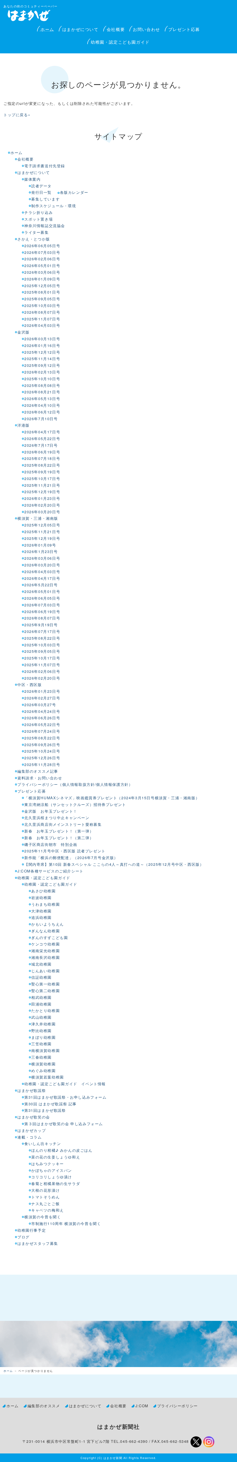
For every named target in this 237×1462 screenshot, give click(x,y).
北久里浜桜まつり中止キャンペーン (57, 817)
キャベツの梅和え (47, 1210)
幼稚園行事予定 (31, 1230)
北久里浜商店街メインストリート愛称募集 (63, 824)
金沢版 (23, 332)
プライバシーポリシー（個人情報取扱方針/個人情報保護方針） (75, 784)
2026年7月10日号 (41, 418)
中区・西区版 (29, 684)
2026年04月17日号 (42, 432)
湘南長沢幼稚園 (45, 957)
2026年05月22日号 (42, 438)
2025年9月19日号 (41, 624)
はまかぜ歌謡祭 (31, 1090)
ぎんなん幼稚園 (45, 930)
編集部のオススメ (44, 1405)
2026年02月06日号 (42, 258)
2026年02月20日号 (42, 505)
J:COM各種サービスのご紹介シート (50, 871)
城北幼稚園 (41, 964)
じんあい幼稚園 (45, 970)
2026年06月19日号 (42, 452)
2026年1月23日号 (41, 551)
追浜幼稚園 (41, 917)
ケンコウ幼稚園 (45, 944)
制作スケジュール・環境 (53, 205)
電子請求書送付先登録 (44, 165)
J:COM (141, 1405)
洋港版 (23, 425)
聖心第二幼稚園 (45, 990)
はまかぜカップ (31, 1130)
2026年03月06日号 (42, 272)
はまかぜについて (80, 29)
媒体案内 (32, 179)
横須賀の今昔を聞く (42, 1216)
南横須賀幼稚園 (45, 1050)
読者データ (41, 185)
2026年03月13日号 (42, 338)
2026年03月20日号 (42, 511)
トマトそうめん (45, 1197)
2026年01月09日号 (42, 279)
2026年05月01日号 (42, 265)
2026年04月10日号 (42, 405)
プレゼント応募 (184, 29)
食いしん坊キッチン (42, 1143)
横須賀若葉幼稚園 (47, 1077)
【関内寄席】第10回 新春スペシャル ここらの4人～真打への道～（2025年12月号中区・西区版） (114, 864)
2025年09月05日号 (42, 298)
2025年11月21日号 (42, 485)
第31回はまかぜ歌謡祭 (45, 1110)
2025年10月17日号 (42, 478)
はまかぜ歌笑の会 (33, 1117)
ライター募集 (36, 232)
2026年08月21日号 (42, 392)
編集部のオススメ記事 (37, 771)
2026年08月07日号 (42, 312)
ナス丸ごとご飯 (45, 1203)
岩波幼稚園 (41, 897)
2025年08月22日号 (42, 465)
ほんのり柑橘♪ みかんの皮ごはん (62, 1150)
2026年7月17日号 (41, 445)
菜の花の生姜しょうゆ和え (55, 1157)
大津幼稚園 (41, 911)
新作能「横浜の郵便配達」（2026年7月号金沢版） (71, 857)
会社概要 (116, 29)
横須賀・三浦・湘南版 (37, 518)
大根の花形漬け (45, 1190)
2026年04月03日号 (42, 325)
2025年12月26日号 (42, 757)
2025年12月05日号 (42, 285)
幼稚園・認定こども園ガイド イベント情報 (65, 1083)
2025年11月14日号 (42, 358)
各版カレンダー (74, 192)
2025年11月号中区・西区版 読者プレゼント (65, 851)
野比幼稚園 (41, 1030)
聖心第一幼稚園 (45, 984)
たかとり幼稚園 (45, 1010)
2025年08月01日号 (42, 292)
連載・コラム (29, 1137)
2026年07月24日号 (42, 731)
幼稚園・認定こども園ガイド (120, 42)
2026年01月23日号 (42, 498)
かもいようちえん (47, 924)
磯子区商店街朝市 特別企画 (50, 844)
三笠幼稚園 (41, 1043)
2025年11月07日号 (42, 319)
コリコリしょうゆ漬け (51, 1176)
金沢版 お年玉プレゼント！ (50, 811)
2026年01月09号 (40, 545)
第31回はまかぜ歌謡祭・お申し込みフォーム (65, 1097)
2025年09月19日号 (42, 471)
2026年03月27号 (40, 704)
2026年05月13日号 (42, 398)
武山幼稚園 (41, 1017)
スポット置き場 (38, 219)
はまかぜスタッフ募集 (37, 1243)
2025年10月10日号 (42, 378)
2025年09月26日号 (42, 744)
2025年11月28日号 (42, 764)
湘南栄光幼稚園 (45, 950)
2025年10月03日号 (42, 305)
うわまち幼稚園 (45, 904)
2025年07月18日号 (42, 458)
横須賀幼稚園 (43, 1064)
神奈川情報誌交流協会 (44, 225)
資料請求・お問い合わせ (39, 778)
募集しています (45, 199)
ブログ (23, 1237)
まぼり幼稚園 (43, 1037)
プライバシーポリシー (177, 1405)
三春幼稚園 (41, 1057)
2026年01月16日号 (42, 345)
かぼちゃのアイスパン (51, 1170)
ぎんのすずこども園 (49, 937)
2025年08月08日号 (42, 385)
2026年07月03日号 (42, 252)
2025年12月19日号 (42, 491)
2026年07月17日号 (42, 631)
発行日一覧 (41, 192)
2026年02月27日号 (42, 698)
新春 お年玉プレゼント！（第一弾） (59, 831)
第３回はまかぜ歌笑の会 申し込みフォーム (63, 1123)
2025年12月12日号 (42, 352)
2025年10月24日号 (42, 751)
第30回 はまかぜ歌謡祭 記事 (51, 1103)
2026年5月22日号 (41, 584)
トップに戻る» (16, 114)
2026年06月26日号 (42, 717)
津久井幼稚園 (43, 1024)
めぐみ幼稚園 (43, 1070)
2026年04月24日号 (42, 711)
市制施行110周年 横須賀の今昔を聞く (66, 1223)
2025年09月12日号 (42, 365)
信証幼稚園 (41, 977)
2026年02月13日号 (42, 372)
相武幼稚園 (41, 997)
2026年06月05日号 (42, 245)
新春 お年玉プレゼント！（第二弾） (59, 837)
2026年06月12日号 (42, 412)
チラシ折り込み (38, 212)
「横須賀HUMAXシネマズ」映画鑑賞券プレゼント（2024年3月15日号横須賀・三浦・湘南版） (112, 797)
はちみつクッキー (47, 1163)
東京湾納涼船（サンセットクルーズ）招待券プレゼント (75, 804)
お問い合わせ (146, 29)
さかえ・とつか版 (33, 239)
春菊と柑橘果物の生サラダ (55, 1183)
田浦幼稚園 (41, 1004)
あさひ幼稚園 (43, 891)
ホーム (47, 29)
